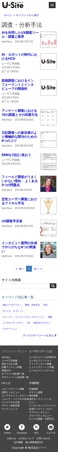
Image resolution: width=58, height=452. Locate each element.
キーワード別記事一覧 (13, 373)
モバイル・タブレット (13, 311)
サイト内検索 (11, 280)
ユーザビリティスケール (41, 370)
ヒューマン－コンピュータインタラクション (23, 317)
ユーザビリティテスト (13, 323)
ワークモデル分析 (11, 402)
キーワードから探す (27, 15)
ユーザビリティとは (40, 351)
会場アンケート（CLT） (41, 409)
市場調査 (34, 383)
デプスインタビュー (39, 412)
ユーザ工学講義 (9, 360)
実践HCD (6, 370)
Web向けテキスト (41, 323)
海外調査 (33, 395)
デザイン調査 (36, 392)
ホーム (8, 15)
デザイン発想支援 (11, 405)
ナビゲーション (10, 329)
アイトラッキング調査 (40, 364)
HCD (45, 305)
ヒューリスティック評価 (41, 367)
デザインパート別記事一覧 (15, 377)
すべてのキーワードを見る (39, 335)
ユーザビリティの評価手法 (42, 357)
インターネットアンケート (42, 405)
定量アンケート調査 (12, 367)
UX (28, 323)
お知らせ (11, 438)
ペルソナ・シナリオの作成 (15, 399)
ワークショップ (9, 409)
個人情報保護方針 (34, 442)
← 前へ (20, 268)
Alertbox (6, 357)
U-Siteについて (26, 438)
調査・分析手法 (32, 305)
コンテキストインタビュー (15, 395)
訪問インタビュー (11, 392)
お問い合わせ (43, 438)
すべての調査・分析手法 (41, 419)
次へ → (38, 268)
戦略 (50, 317)
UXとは (6, 383)
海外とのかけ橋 (9, 364)
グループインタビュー (40, 415)
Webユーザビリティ (12, 305)
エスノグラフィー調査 (13, 389)
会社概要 (18, 442)
